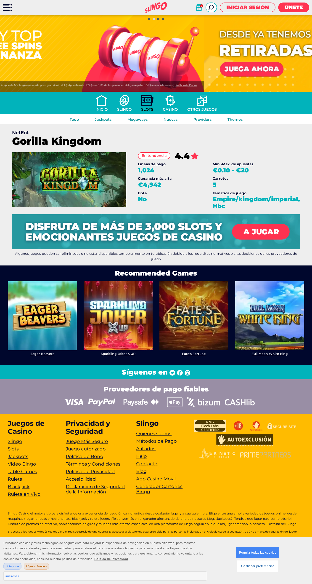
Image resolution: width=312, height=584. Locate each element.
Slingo (124, 109)
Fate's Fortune (194, 354)
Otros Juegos (202, 109)
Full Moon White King (270, 354)
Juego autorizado (86, 449)
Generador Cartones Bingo (159, 489)
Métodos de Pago (156, 441)
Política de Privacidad (90, 471)
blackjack (79, 518)
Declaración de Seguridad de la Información (95, 489)
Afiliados (146, 448)
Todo (74, 119)
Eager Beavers (42, 354)
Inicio (101, 109)
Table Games (22, 471)
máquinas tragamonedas (27, 518)
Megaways (137, 119)
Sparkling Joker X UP (118, 354)
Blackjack (18, 486)
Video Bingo (22, 464)
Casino (170, 109)
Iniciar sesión (247, 7)
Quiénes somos (154, 433)
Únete (294, 7)
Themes (235, 119)
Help (141, 456)
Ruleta (15, 479)
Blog (141, 471)
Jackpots (103, 119)
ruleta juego (99, 518)
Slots (147, 109)
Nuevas (170, 119)
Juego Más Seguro (87, 441)
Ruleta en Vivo (24, 494)
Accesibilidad (81, 479)
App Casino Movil (156, 479)
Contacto (146, 463)
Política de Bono (84, 456)
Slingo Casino (18, 513)
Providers (202, 119)
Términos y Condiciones (93, 464)
